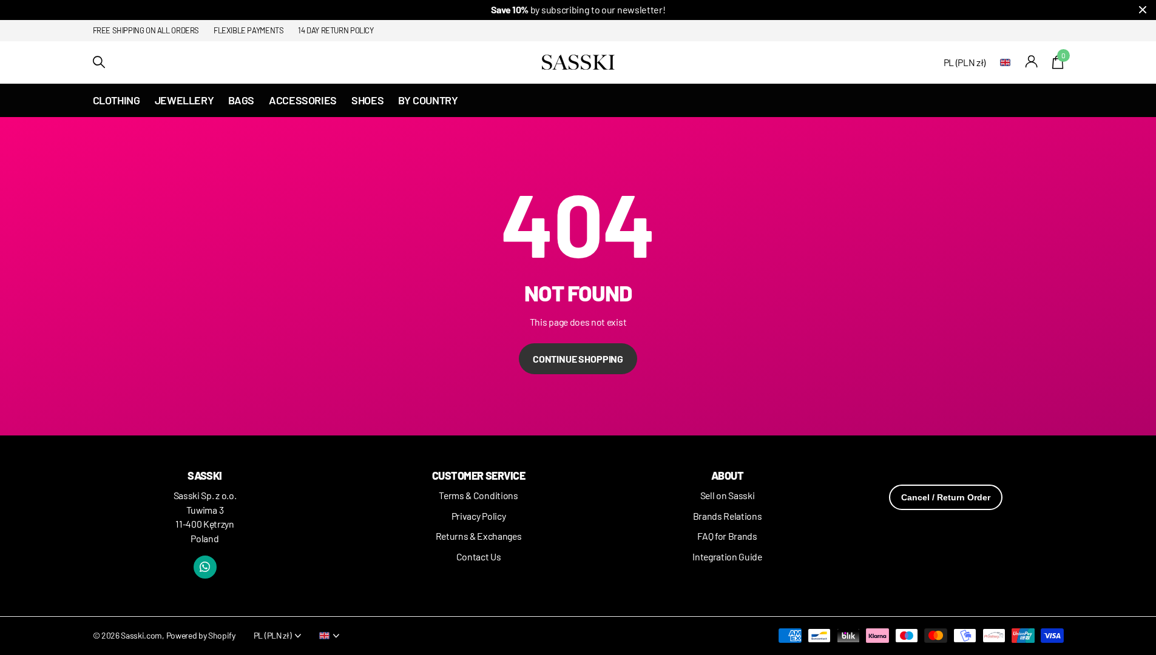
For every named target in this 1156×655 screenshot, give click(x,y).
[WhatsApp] (205, 567)
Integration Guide (727, 556)
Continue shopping (578, 358)
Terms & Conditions (478, 495)
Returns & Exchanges (479, 536)
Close (1142, 10)
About (727, 475)
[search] (99, 62)
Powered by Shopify (200, 635)
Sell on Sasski (727, 495)
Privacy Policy (478, 516)
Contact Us (478, 556)
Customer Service (478, 475)
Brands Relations (727, 516)
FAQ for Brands (727, 536)
